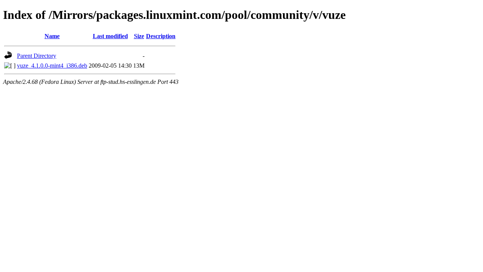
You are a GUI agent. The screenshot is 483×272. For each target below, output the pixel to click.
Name (52, 36)
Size (139, 36)
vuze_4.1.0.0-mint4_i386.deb (52, 65)
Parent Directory (36, 56)
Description (160, 36)
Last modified (110, 36)
